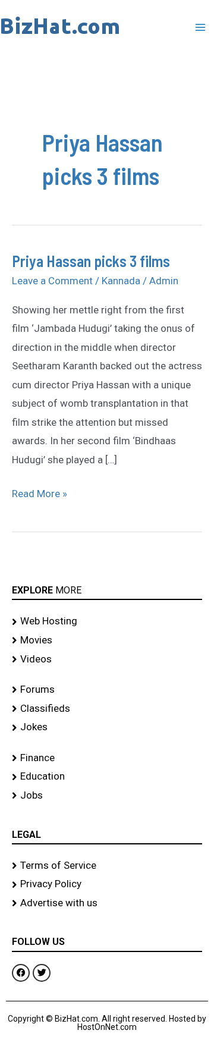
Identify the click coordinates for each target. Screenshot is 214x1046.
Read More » (39, 492)
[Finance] (107, 758)
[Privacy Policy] (107, 884)
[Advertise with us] (107, 903)
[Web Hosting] (107, 621)
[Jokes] (107, 727)
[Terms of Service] (107, 865)
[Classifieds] (107, 708)
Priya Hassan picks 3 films (91, 261)
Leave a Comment (52, 281)
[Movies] (107, 640)
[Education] (107, 776)
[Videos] (107, 659)
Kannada (121, 281)
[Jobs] (107, 795)
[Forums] (107, 689)
